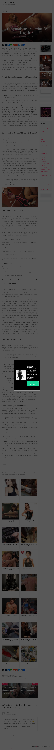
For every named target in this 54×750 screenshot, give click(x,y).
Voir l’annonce (32, 383)
